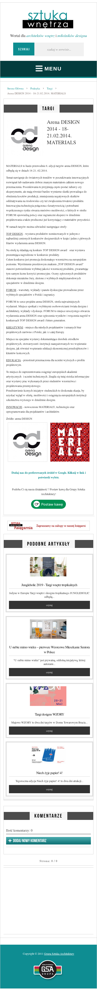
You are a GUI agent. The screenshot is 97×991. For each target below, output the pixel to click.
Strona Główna (15, 88)
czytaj (49, 605)
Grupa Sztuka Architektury (59, 953)
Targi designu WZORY (49, 714)
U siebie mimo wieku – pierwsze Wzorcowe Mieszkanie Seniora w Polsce (49, 649)
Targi (50, 88)
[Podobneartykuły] (48, 543)
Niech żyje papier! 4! (49, 772)
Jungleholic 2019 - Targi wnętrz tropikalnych (49, 584)
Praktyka (35, 88)
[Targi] (48, 107)
